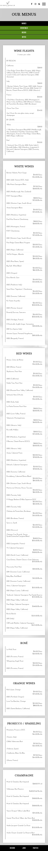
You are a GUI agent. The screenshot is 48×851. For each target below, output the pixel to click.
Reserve (12, 848)
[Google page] (39, 4)
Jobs (24, 848)
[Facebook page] (32, 4)
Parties (35, 848)
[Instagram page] (35, 4)
